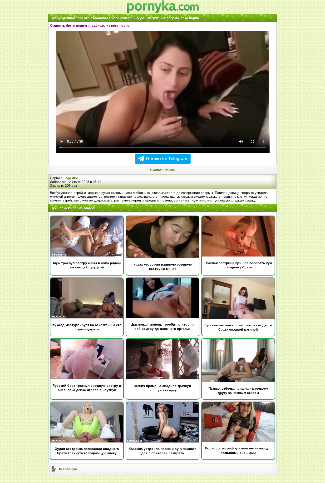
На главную (67, 469)
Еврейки (71, 178)
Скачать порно (162, 170)
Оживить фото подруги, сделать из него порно (90, 25)
